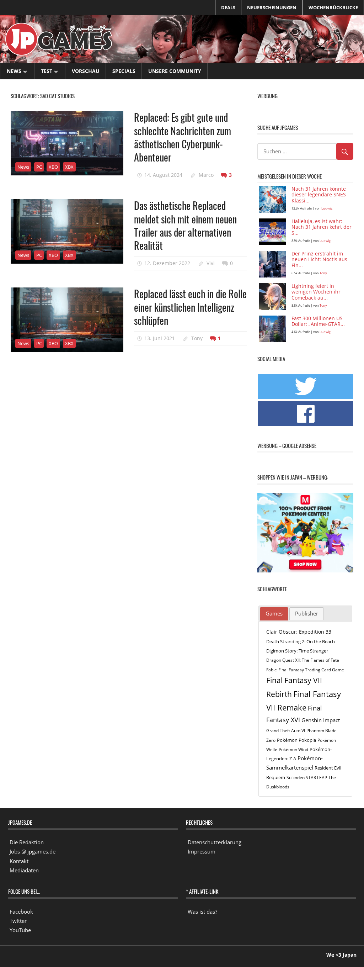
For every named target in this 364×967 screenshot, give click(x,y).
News (14, 71)
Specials (123, 71)
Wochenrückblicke (333, 7)
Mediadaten (24, 870)
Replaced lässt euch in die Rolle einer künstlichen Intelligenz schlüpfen (190, 307)
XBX (69, 167)
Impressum (201, 851)
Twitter (18, 920)
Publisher (306, 613)
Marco (206, 174)
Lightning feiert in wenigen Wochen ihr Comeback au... (316, 292)
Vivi (211, 263)
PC (39, 167)
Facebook (21, 911)
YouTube (20, 930)
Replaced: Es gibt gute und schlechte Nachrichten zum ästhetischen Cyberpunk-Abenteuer (182, 137)
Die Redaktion (27, 842)
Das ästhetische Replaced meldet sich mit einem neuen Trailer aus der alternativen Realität (185, 225)
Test (46, 71)
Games (274, 613)
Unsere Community (174, 71)
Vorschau (86, 71)
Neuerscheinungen (271, 7)
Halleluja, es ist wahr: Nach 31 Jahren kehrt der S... (321, 227)
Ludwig (326, 208)
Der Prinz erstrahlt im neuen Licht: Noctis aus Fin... (319, 260)
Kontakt (19, 861)
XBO (53, 167)
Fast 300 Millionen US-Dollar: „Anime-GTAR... (318, 322)
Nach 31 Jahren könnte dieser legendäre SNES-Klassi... (319, 195)
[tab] (274, 614)
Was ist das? (202, 911)
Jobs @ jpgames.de (32, 851)
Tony (197, 338)
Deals (228, 7)
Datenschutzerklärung (214, 842)
